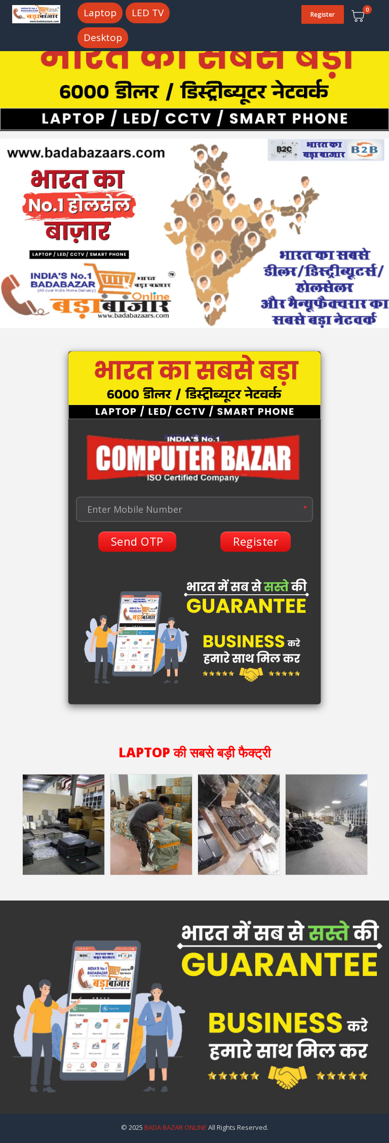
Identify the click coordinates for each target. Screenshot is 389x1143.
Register (322, 14)
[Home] (36, 13)
